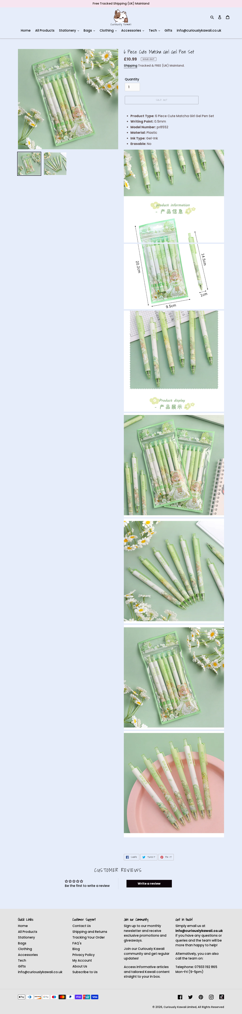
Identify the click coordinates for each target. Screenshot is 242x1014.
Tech (22, 960)
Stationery (26, 937)
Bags (22, 943)
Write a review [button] (149, 883)
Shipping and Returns (89, 931)
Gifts (22, 966)
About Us (79, 966)
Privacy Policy (83, 955)
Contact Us (81, 926)
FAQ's (76, 943)
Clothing (25, 949)
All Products (27, 931)
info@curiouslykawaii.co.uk (40, 972)
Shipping (130, 65)
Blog (76, 949)
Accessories (28, 955)
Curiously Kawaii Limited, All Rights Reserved (194, 1007)
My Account (82, 960)
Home (23, 926)
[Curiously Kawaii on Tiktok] (221, 997)
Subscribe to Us (85, 972)
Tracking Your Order (88, 937)
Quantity (132, 79)
